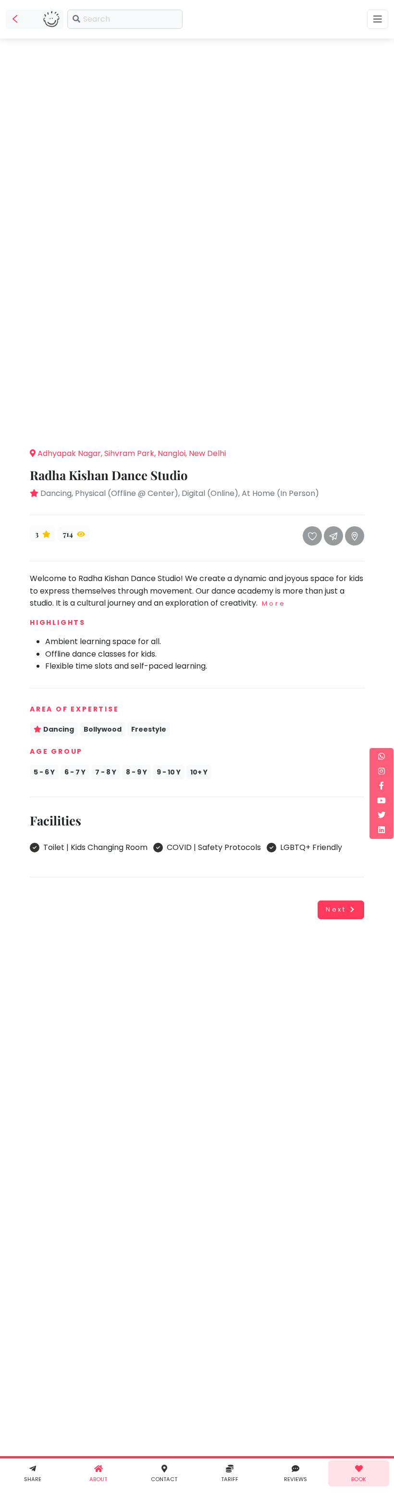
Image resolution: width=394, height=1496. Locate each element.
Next (336, 909)
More (273, 603)
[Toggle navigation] (377, 19)
